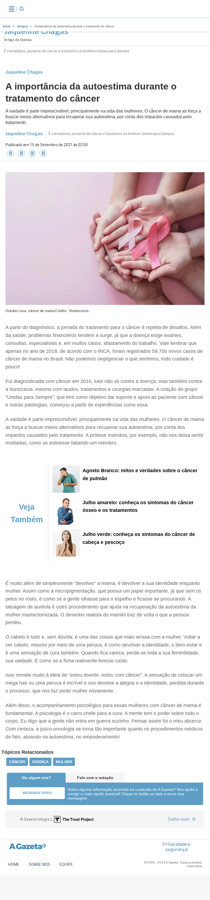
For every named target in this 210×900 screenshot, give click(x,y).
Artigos (22, 26)
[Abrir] (11, 8)
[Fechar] (10, 153)
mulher (64, 762)
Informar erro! (37, 793)
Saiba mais (179, 819)
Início (7, 26)
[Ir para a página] (32, 153)
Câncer (17, 762)
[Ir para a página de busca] (21, 8)
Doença (40, 762)
